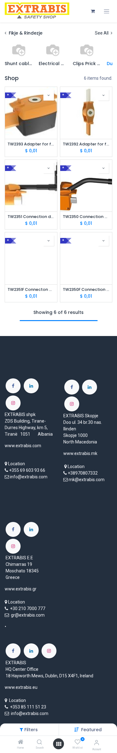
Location (16, 463)
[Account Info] (97, 742)
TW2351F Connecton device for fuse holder (31, 289)
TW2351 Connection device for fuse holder (31, 216)
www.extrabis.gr (21, 588)
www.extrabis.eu (21, 687)
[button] (91, 729)
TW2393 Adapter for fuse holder (31, 144)
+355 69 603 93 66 (27, 470)
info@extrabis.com (28, 476)
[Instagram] (13, 402)
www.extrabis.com (23, 445)
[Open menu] (58, 744)
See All (102, 33)
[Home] (20, 742)
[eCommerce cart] (92, 11)
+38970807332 (83, 473)
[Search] (39, 742)
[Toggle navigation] (106, 11)
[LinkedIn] (31, 385)
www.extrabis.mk (80, 453)
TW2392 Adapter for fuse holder (86, 144)
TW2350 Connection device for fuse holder (86, 216)
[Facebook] (13, 385)
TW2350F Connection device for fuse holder (86, 289)
